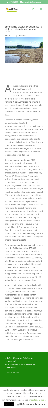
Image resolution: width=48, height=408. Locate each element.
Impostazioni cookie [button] (37, 399)
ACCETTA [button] (9, 404)
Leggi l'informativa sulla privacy (30, 404)
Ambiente (21, 35)
